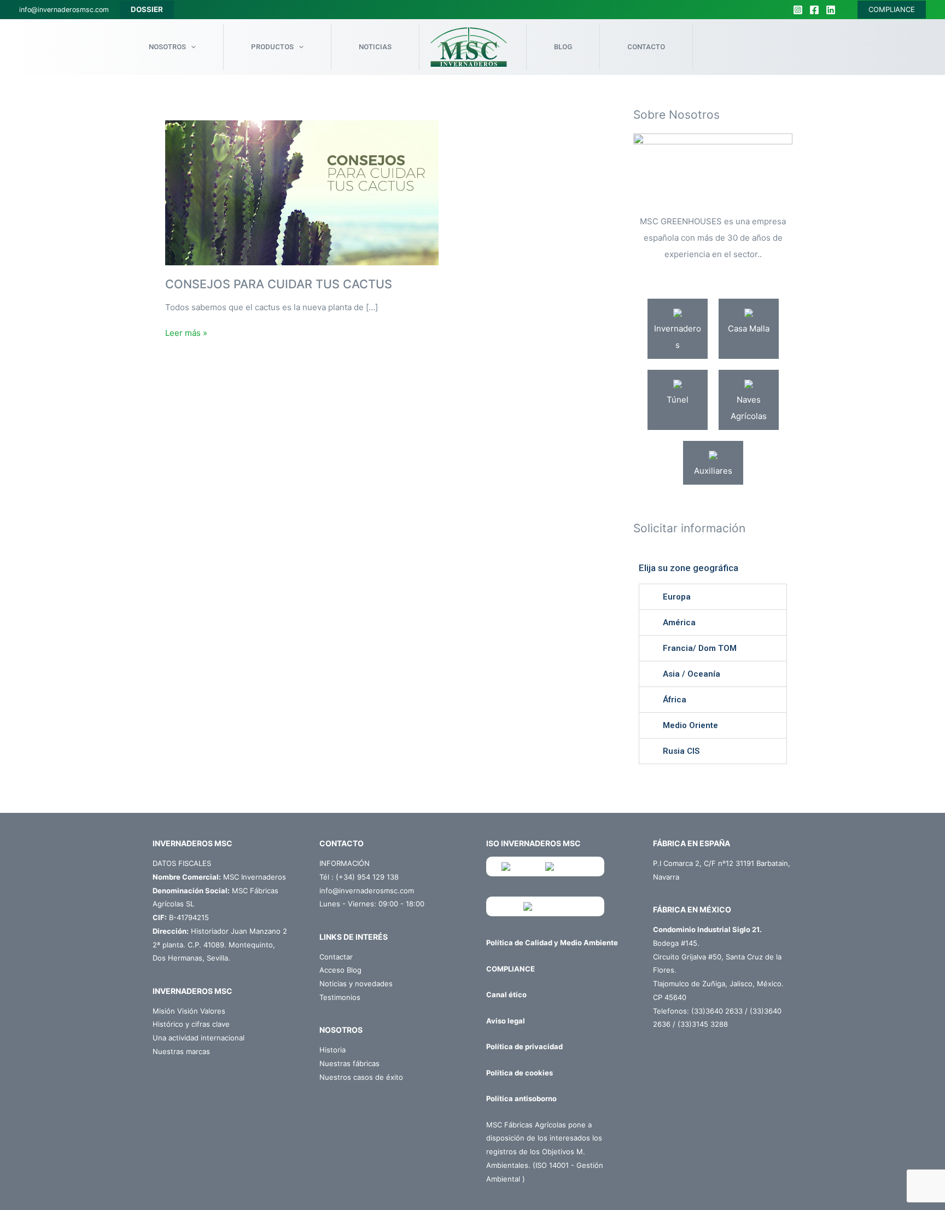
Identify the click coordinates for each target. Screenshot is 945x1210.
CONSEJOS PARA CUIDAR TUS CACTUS (278, 284)
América (679, 622)
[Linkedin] (831, 10)
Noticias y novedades (356, 983)
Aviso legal (505, 1020)
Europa (677, 597)
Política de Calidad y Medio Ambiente (552, 942)
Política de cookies (519, 1072)
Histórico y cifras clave (191, 1024)
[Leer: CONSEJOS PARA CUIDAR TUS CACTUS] (302, 192)
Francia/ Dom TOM (700, 648)
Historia (332, 1049)
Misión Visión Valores (189, 1011)
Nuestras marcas (181, 1051)
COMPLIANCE (891, 9)
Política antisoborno (521, 1098)
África (674, 700)
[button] (712, 596)
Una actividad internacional (198, 1037)
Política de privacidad (524, 1046)
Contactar (336, 956)
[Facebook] (814, 10)
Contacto (646, 47)
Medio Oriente (690, 725)
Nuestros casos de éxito (361, 1077)
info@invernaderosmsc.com (64, 9)
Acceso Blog (340, 969)
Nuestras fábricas (349, 1063)
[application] (191, 47)
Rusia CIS (681, 751)
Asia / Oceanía (691, 674)
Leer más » (186, 332)
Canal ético (506, 994)
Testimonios (339, 997)
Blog (563, 47)
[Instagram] (798, 10)
